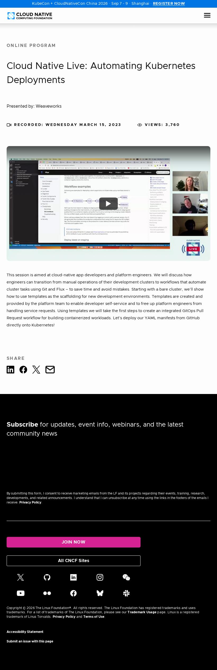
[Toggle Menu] (207, 15)
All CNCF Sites (73, 561)
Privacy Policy (30, 502)
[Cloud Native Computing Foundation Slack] (126, 595)
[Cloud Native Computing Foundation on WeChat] (126, 579)
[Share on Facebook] (23, 370)
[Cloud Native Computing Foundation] (30, 15)
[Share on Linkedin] (10, 370)
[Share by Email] (50, 370)
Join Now (74, 542)
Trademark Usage (142, 612)
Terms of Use (94, 616)
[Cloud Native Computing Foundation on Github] (47, 579)
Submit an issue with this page (30, 641)
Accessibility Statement (25, 631)
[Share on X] (36, 370)
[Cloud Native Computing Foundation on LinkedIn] (73, 579)
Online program (31, 45)
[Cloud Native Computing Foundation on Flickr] (47, 595)
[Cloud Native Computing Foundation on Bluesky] (100, 595)
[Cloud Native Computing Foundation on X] (20, 579)
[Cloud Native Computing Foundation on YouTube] (21, 595)
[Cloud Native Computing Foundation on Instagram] (100, 579)
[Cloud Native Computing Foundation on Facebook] (73, 595)
